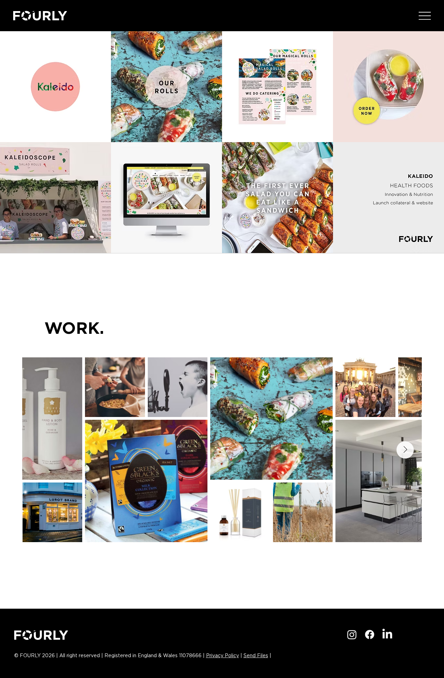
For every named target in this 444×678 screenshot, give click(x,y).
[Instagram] (352, 634)
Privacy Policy (222, 655)
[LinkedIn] (387, 634)
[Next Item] (405, 450)
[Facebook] (370, 634)
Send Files (256, 655)
